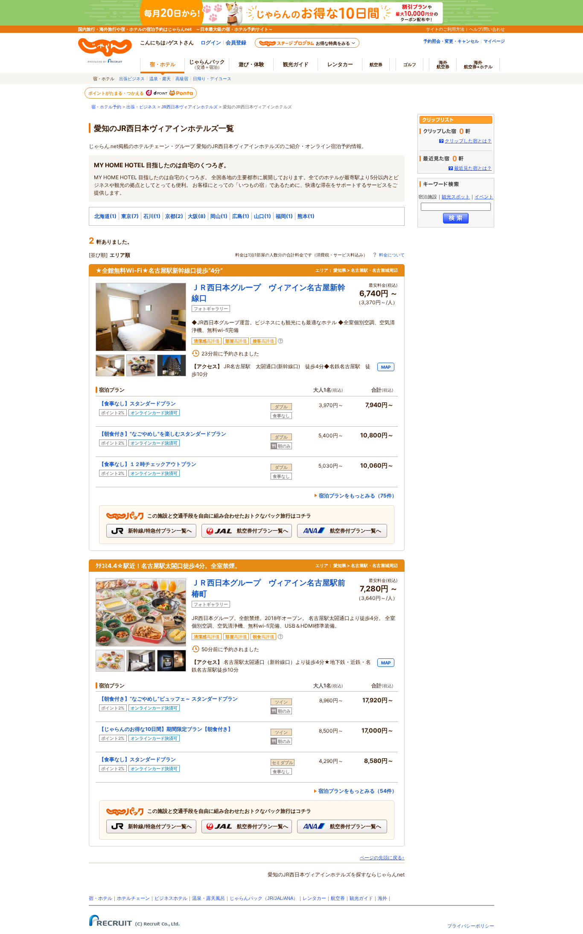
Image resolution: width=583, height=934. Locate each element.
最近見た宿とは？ (473, 168)
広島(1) (240, 216)
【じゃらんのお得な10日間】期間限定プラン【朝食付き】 (166, 729)
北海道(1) (105, 216)
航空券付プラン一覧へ (262, 530)
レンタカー (340, 64)
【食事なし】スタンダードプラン (137, 403)
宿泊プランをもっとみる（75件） (358, 495)
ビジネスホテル (170, 898)
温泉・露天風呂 (208, 898)
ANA (288, 898)
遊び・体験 (251, 64)
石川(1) (151, 216)
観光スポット (456, 196)
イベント (484, 196)
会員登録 (236, 42)
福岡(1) (284, 216)
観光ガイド (361, 898)
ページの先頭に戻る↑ (382, 857)
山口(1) (262, 216)
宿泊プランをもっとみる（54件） (357, 791)
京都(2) (174, 216)
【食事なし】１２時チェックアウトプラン (147, 464)
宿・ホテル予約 (106, 107)
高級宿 (181, 78)
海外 (443, 64)
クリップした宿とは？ (468, 140)
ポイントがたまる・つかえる (116, 93)
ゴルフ (409, 64)
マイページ (494, 41)
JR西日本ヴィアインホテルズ (189, 107)
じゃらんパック (207, 64)
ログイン (211, 42)
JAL (278, 898)
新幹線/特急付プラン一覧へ (159, 530)
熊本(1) (306, 216)
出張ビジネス (132, 78)
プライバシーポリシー (470, 926)
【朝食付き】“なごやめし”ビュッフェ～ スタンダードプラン (168, 698)
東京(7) (130, 216)
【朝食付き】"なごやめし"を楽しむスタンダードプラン (162, 434)
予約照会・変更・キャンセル (451, 41)
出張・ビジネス (141, 107)
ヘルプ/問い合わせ (487, 29)
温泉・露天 (160, 78)
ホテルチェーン (133, 898)
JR (270, 898)
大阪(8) (197, 216)
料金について (392, 254)
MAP (386, 367)
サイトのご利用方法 (445, 29)
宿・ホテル (100, 898)
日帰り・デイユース (212, 78)
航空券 (376, 64)
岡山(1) (218, 216)
